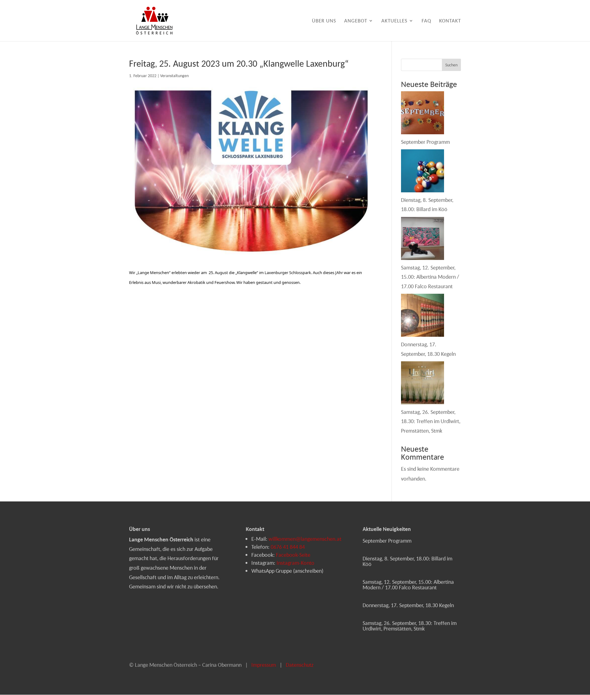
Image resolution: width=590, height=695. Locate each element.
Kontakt (450, 21)
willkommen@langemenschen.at (305, 538)
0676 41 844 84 (288, 546)
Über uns (324, 21)
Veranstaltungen (174, 75)
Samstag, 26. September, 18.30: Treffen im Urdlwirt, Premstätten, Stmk (430, 421)
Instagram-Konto (295, 562)
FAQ (426, 21)
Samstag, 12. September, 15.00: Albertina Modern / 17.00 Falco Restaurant (430, 277)
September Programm (425, 141)
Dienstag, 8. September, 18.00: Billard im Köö (407, 561)
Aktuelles (394, 21)
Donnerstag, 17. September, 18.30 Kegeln (408, 605)
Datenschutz (299, 664)
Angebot (355, 21)
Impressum (263, 664)
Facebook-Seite (293, 554)
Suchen (451, 65)
